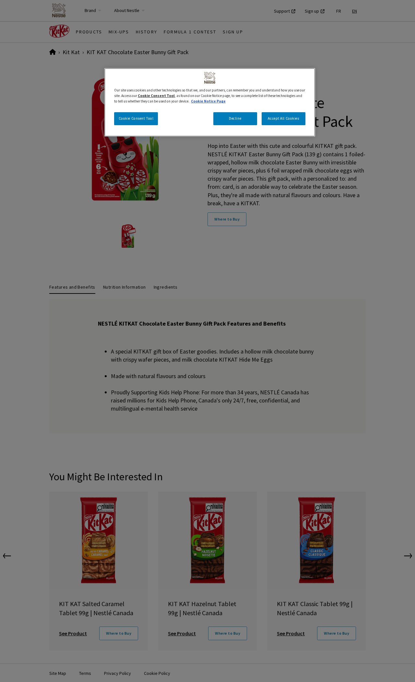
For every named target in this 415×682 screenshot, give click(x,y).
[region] (209, 102)
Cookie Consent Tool (136, 118)
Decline (235, 118)
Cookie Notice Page (208, 101)
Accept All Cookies (283, 118)
